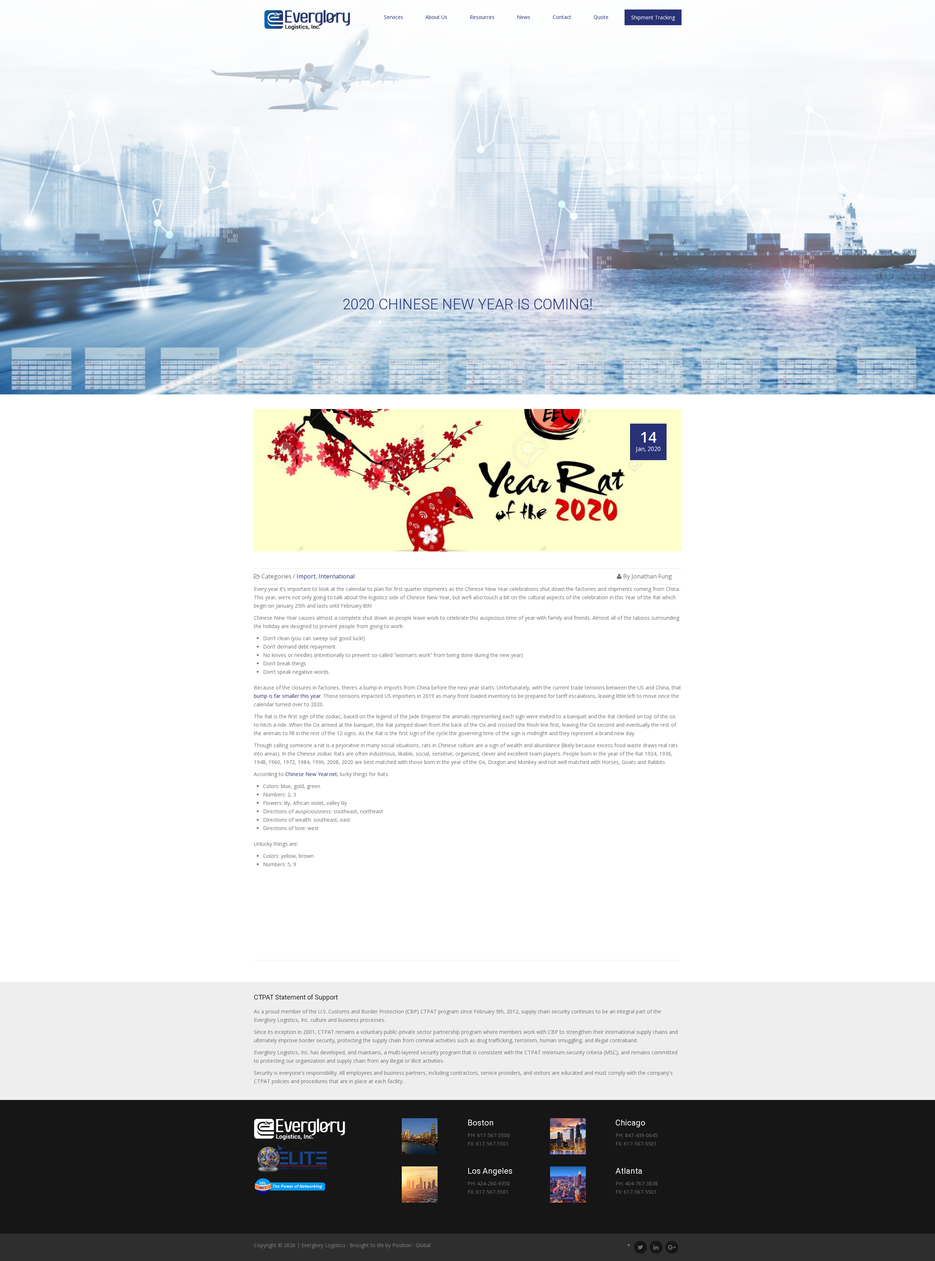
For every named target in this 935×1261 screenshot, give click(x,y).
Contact (562, 17)
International (336, 576)
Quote (601, 17)
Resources (482, 17)
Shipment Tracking (653, 17)
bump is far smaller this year (287, 695)
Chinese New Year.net (311, 774)
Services (393, 17)
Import (306, 576)
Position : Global (411, 1245)
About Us (436, 17)
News (523, 17)
